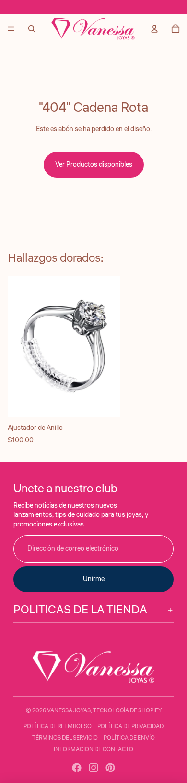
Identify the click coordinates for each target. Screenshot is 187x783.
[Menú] (11, 29)
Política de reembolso (57, 726)
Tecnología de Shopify (127, 711)
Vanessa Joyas (69, 711)
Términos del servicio (65, 738)
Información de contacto (93, 750)
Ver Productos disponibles (93, 165)
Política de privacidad (130, 726)
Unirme (94, 579)
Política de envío (129, 738)
